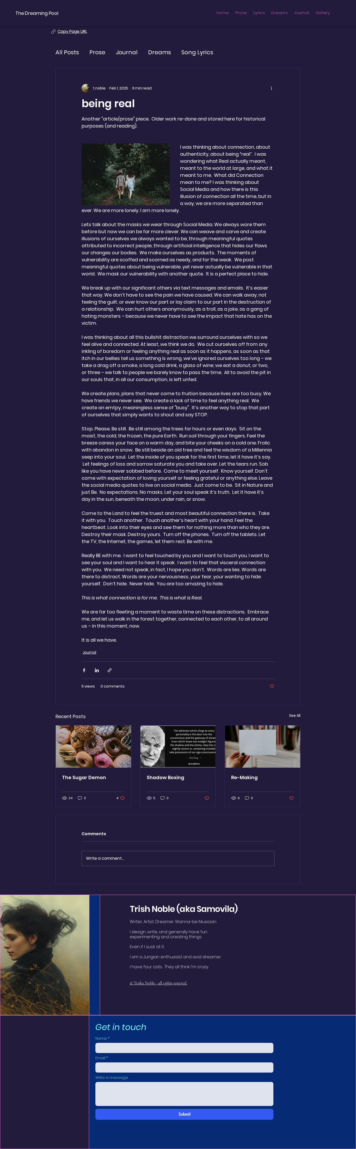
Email (101, 1058)
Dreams (159, 52)
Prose (97, 52)
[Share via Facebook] (84, 670)
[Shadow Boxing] (178, 746)
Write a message (111, 1077)
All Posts (67, 52)
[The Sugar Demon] (93, 746)
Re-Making (244, 777)
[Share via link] (109, 670)
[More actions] (271, 88)
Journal (127, 52)
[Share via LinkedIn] (96, 670)
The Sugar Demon (84, 777)
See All (294, 715)
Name (102, 1038)
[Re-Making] (262, 746)
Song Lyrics (197, 52)
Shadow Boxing (165, 777)
